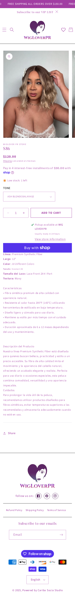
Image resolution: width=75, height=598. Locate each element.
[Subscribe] (61, 535)
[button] (4, 29)
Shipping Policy (35, 510)
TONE (6, 188)
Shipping (7, 161)
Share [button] (12, 433)
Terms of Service (56, 510)
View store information (50, 239)
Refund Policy (14, 510)
